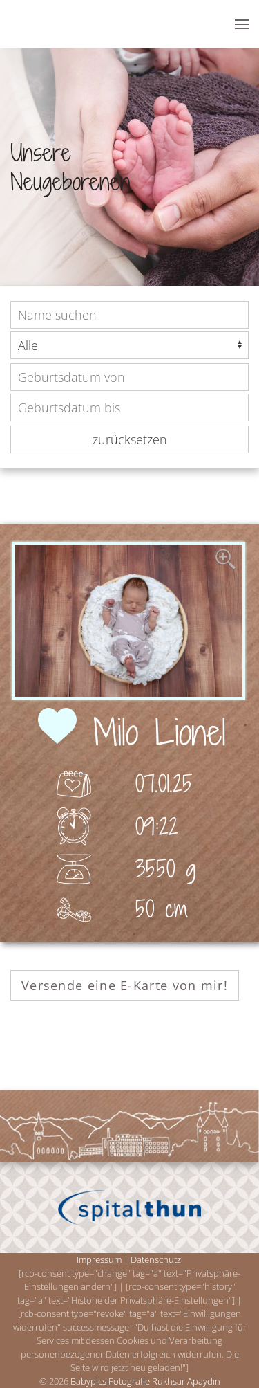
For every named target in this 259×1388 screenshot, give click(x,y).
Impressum (99, 1259)
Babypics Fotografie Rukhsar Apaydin (145, 1381)
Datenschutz (156, 1259)
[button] (242, 24)
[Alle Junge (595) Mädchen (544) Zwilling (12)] (129, 345)
